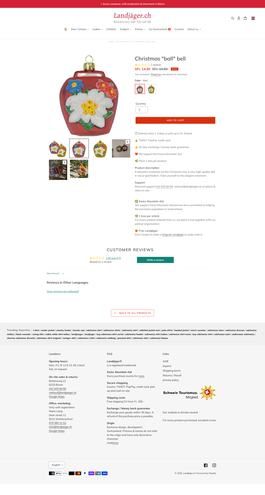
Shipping (156, 74)
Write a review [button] (155, 259)
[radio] (140, 89)
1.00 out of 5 (113, 258)
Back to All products (135, 313)
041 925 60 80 (164, 186)
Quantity (141, 103)
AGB (165, 361)
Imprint (167, 366)
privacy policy (171, 380)
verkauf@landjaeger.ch (62, 392)
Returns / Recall (172, 375)
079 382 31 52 (57, 423)
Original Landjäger (173, 234)
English (56, 464)
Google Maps (57, 396)
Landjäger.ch (189, 473)
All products (124, 42)
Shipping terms (172, 370)
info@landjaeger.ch (60, 426)
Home (111, 42)
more (141, 376)
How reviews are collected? (63, 291)
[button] (143, 64)
